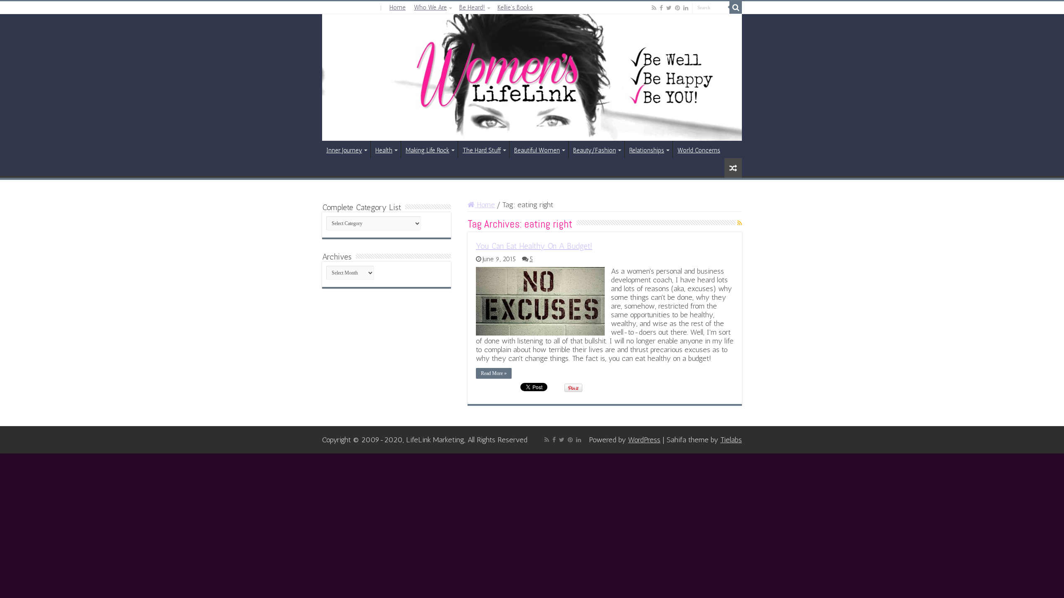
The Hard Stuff (482, 150)
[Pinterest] (677, 8)
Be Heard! (472, 7)
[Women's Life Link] (532, 77)
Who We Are (430, 7)
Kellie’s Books (515, 7)
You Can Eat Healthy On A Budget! (534, 246)
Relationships (646, 150)
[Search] (735, 7)
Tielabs (731, 439)
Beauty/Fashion (594, 150)
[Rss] (654, 8)
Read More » (494, 373)
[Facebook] (661, 8)
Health (383, 150)
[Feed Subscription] (739, 223)
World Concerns (698, 150)
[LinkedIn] (685, 8)
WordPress (644, 439)
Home (397, 7)
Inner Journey (344, 150)
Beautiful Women (537, 150)
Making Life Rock (427, 150)
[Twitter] (668, 8)
